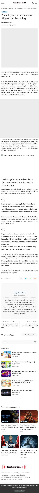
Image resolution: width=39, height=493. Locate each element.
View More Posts (19, 295)
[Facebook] (21, 278)
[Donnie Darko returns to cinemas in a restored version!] (29, 441)
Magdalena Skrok (6, 22)
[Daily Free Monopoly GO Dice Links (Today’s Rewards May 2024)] (6, 383)
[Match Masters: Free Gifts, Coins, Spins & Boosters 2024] (6, 373)
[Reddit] (35, 278)
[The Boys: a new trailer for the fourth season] (10, 441)
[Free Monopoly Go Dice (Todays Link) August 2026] (6, 364)
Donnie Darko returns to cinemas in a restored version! (28, 452)
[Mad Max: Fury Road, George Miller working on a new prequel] (29, 416)
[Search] (36, 3)
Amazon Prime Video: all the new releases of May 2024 (10, 427)
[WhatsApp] (30, 278)
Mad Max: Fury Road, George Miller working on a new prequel (28, 427)
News (4, 11)
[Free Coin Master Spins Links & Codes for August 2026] (6, 354)
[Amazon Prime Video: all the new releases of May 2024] (10, 416)
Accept (19, 491)
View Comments (29, 335)
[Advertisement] (19, 48)
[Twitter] (26, 278)
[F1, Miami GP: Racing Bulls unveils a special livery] (6, 392)
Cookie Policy (23, 487)
